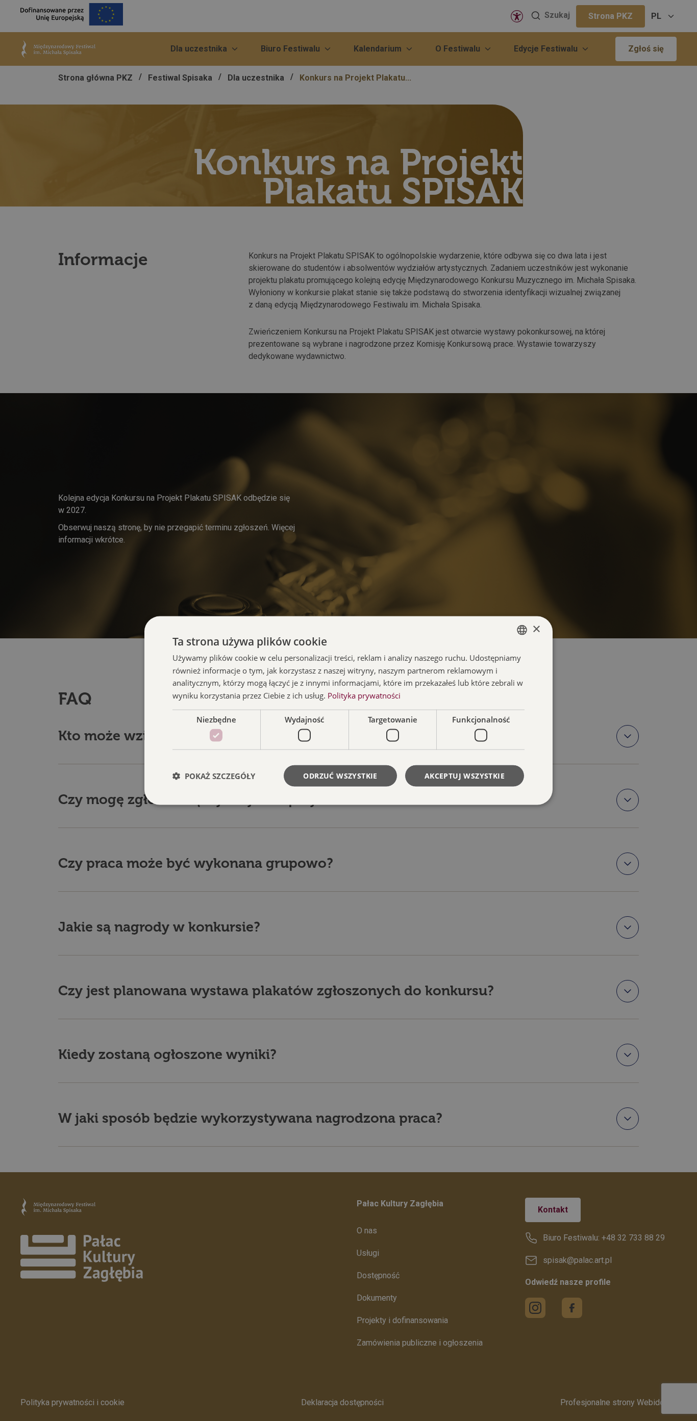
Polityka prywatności (364, 695)
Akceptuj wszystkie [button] (465, 776)
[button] (213, 776)
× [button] (536, 629)
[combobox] (522, 630)
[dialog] (348, 710)
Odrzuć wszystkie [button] (340, 776)
